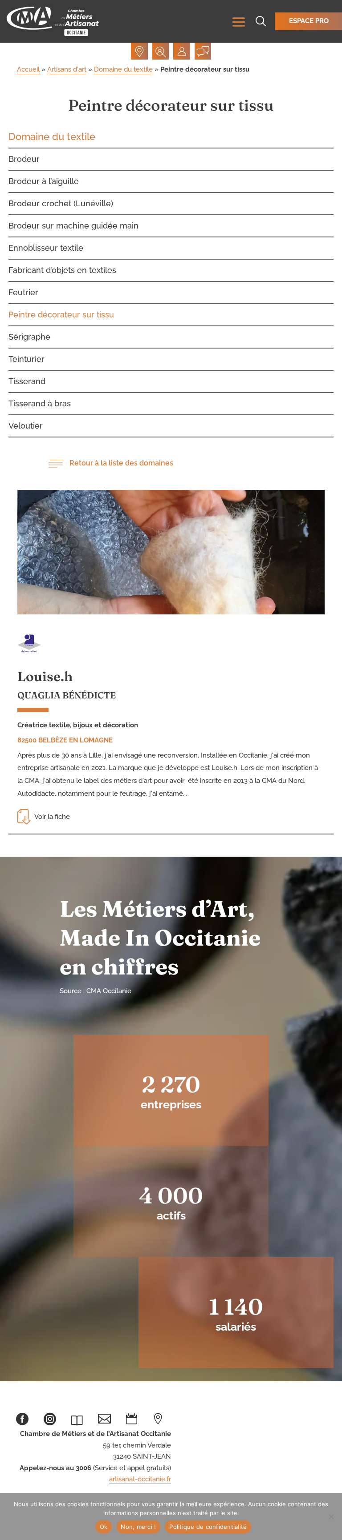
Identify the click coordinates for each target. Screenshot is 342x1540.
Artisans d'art (66, 69)
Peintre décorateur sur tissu (61, 314)
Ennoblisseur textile (45, 248)
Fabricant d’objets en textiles (62, 270)
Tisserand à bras (39, 403)
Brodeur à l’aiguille (43, 181)
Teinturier (26, 359)
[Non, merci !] (330, 1516)
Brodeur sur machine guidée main (73, 225)
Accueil (28, 69)
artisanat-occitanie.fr (140, 1479)
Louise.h (45, 676)
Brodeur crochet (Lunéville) (60, 203)
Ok (104, 1526)
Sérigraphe (29, 336)
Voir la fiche (52, 817)
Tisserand (26, 381)
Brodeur (24, 159)
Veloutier (25, 425)
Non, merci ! (138, 1526)
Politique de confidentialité (208, 1526)
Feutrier (23, 292)
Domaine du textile (123, 69)
